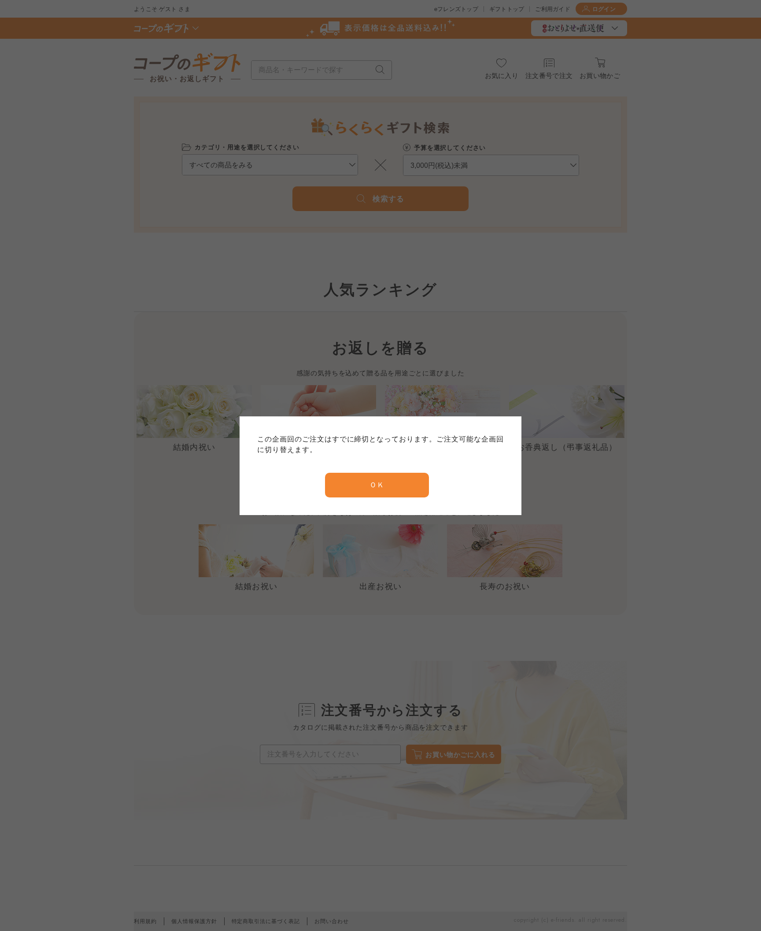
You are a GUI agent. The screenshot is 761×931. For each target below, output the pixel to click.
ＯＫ (376, 485)
